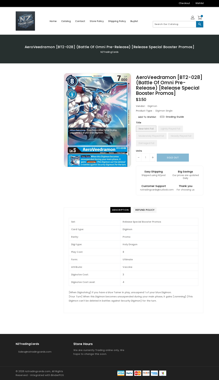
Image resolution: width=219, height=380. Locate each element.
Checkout (184, 3)
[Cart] (200, 18)
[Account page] (193, 18)
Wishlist (199, 3)
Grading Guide (175, 116)
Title (138, 122)
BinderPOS (57, 375)
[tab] (120, 210)
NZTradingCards (109, 52)
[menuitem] (53, 21)
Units (139, 151)
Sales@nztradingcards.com (34, 351)
